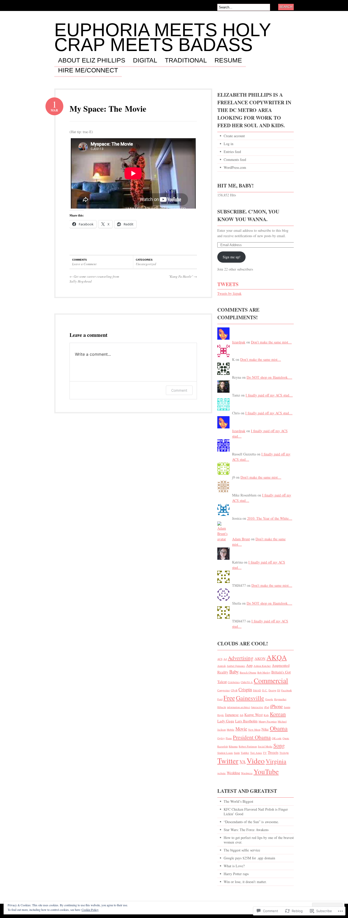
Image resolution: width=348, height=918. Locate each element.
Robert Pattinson (248, 746)
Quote (286, 738)
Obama (279, 728)
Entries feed (232, 151)
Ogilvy (221, 738)
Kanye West (253, 714)
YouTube (266, 771)
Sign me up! (231, 256)
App (249, 665)
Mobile (230, 729)
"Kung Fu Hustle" (183, 276)
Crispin (245, 689)
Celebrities (234, 682)
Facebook (286, 690)
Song (279, 745)
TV (265, 753)
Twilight (284, 753)
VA (242, 761)
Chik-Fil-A (247, 682)
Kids (266, 715)
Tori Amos (256, 753)
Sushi (237, 753)
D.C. (264, 690)
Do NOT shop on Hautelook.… (269, 377)
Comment (179, 390)
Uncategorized (146, 264)
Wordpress (246, 773)
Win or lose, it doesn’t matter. (245, 881)
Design (272, 690)
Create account (234, 135)
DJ (278, 690)
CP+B (234, 690)
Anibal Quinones (236, 666)
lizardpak (238, 342)
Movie (241, 728)
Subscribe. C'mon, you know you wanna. (248, 215)
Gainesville (250, 698)
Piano (229, 738)
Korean (278, 714)
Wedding (233, 772)
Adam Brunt (241, 539)
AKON (260, 658)
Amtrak (221, 666)
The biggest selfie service (242, 850)
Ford (219, 699)
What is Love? (234, 865)
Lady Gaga (225, 720)
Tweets (227, 284)
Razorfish (222, 746)
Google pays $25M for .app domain (249, 858)
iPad (266, 707)
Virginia (276, 761)
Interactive (257, 707)
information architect (238, 707)
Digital (145, 60)
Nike (265, 729)
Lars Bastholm (246, 720)
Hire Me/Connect (88, 70)
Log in (228, 143)
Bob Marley (263, 672)
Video (256, 761)
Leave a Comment (84, 264)
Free (229, 697)
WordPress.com (235, 167)
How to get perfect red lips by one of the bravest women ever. (259, 840)
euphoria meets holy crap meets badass (162, 37)
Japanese (232, 714)
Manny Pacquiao (268, 721)
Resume (228, 60)
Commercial (271, 680)
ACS (219, 659)
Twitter (227, 761)
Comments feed (235, 159)
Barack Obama (248, 672)
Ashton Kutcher (262, 666)
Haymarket (280, 699)
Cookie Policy (90, 910)
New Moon (254, 729)
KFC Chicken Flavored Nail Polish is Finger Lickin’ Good (256, 811)
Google (269, 699)
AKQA (276, 657)
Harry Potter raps (236, 873)
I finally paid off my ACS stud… (269, 395)
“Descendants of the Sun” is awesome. (251, 821)
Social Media (265, 746)
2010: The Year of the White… (269, 518)
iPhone (276, 706)
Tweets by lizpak (229, 293)
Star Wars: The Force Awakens (246, 829)
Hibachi (221, 707)
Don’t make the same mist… (271, 342)
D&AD (257, 690)
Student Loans (225, 753)
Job (241, 715)
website (221, 773)
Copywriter (223, 690)
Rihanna (233, 746)
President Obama (252, 737)
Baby (234, 671)
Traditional (186, 60)
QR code (277, 738)
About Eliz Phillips (91, 60)
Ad (225, 659)
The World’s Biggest (238, 801)
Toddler (245, 753)
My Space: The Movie (108, 108)
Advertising (240, 657)
